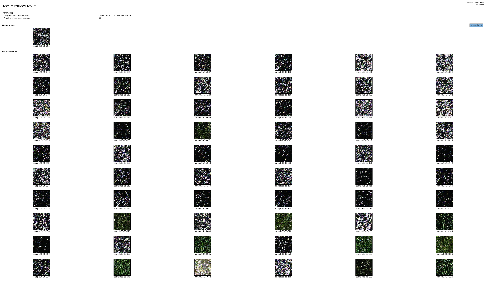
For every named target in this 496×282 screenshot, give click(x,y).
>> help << (480, 5)
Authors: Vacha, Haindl (475, 3)
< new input (476, 25)
